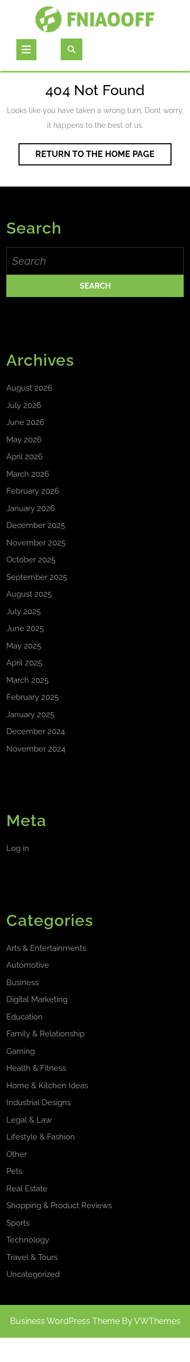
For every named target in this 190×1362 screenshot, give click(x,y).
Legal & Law (29, 1120)
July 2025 (23, 611)
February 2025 (32, 697)
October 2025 (30, 559)
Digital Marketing (37, 999)
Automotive (27, 965)
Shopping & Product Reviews (59, 1205)
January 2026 (30, 508)
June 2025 (25, 628)
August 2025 (29, 594)
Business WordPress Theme (65, 1321)
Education (24, 1017)
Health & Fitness (36, 1068)
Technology (27, 1240)
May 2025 (23, 646)
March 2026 (27, 474)
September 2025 (36, 577)
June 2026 (25, 422)
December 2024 (35, 731)
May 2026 (24, 439)
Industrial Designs (38, 1102)
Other (16, 1154)
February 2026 (32, 491)
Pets (14, 1171)
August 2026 (29, 388)
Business (22, 982)
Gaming (20, 1051)
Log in (17, 848)
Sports (18, 1223)
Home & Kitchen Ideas (47, 1085)
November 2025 (35, 543)
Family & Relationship (45, 1034)
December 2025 (35, 525)
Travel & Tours (32, 1257)
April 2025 (24, 663)
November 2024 (35, 749)
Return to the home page (103, 157)
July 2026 (23, 405)
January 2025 (30, 714)
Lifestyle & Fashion (40, 1137)
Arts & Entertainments (46, 948)
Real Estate (27, 1188)
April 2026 (24, 456)
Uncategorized (33, 1274)
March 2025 (27, 680)
